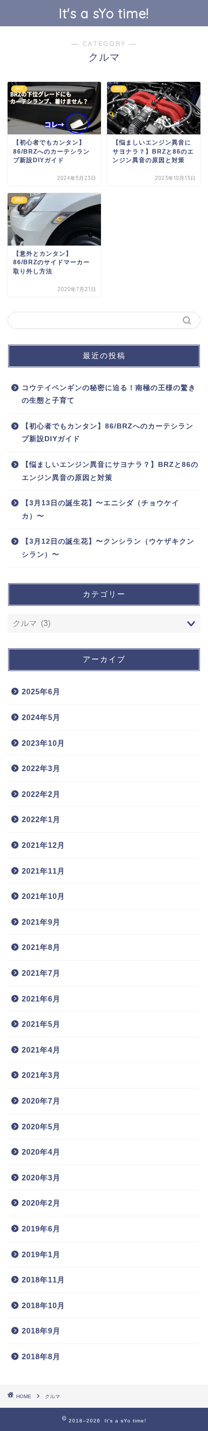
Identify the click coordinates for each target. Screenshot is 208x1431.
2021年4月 (41, 1049)
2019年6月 (41, 1228)
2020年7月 (41, 1100)
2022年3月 (41, 768)
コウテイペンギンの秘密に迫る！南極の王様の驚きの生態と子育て (109, 394)
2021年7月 (41, 973)
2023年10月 (43, 743)
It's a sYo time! (104, 13)
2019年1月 (41, 1254)
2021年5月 (41, 1024)
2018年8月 (41, 1356)
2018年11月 (43, 1279)
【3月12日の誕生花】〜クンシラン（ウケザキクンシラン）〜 (108, 548)
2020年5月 (41, 1126)
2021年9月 (41, 922)
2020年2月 (41, 1203)
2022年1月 (41, 819)
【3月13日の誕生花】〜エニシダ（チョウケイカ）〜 (100, 509)
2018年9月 (41, 1330)
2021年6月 (41, 998)
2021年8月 (41, 947)
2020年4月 (41, 1152)
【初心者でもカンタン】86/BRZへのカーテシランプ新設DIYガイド (107, 432)
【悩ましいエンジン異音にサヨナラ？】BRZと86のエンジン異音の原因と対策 (110, 471)
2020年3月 (41, 1177)
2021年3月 (41, 1075)
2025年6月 (41, 691)
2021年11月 (43, 871)
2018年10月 (43, 1305)
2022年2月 (41, 794)
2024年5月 (41, 717)
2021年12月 (43, 845)
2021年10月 (43, 896)
